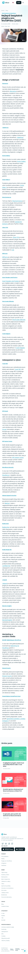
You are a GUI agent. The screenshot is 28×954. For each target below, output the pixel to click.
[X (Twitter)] (2, 843)
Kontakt (3, 920)
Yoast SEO (5, 363)
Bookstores (4, 895)
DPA (2, 934)
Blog (7, 10)
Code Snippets (6, 333)
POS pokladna (4, 856)
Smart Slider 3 (6, 179)
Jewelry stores (5, 892)
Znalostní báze (5, 906)
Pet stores (3, 890)
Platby (3, 858)
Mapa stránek (12, 949)
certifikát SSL (6, 566)
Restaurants (4, 877)
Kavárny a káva (5, 874)
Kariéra (3, 915)
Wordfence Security (7, 467)
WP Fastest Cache (7, 441)
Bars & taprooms (5, 879)
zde (13, 250)
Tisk (2, 918)
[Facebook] (9, 843)
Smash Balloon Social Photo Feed (11, 696)
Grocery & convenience (7, 888)
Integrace (3, 863)
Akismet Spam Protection (9, 495)
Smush (4, 429)
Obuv (2, 883)
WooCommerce (6, 197)
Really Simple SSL (7, 549)
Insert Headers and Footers (9, 277)
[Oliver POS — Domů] (5, 2)
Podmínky (3, 929)
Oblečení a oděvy (5, 881)
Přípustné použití (5, 938)
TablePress (5, 127)
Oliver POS (5, 227)
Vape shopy (4, 872)
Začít (18, 2)
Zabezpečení (4, 931)
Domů (2, 10)
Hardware (3, 865)
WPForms (4, 253)
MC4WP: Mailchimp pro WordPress (11, 640)
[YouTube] (6, 843)
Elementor (5, 83)
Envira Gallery (6, 155)
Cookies (3, 936)
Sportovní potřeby (5, 886)
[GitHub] (12, 843)
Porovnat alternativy (6, 897)
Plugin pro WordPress (6, 861)
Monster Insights (7, 606)
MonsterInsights (7, 620)
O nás (2, 913)
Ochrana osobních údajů (7, 927)
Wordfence (5, 475)
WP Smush (5, 411)
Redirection (5, 523)
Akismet (7, 503)
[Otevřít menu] (23, 2)
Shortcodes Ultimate (8, 301)
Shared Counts (6, 668)
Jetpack (4, 580)
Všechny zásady (5, 940)
